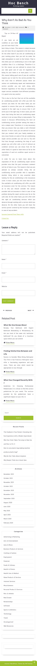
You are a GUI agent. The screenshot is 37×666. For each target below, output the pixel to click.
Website (4, 286)
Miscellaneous (8, 585)
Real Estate (7, 597)
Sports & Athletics (10, 610)
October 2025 (8, 478)
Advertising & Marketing (12, 537)
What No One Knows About (15, 325)
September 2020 (9, 498)
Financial (7, 561)
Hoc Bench (18, 3)
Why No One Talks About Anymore (15, 456)
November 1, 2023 (10, 27)
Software (7, 606)
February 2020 (8, 523)
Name (4, 259)
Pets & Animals (9, 593)
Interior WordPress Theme (13, 663)
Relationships (8, 602)
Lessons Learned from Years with (13, 214)
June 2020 (7, 506)
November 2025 (9, 474)
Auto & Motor (8, 545)
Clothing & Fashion (10, 553)
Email (4, 273)
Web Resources (9, 626)
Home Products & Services (12, 577)
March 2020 (7, 519)
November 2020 (9, 494)
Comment (5, 240)
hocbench (21, 27)
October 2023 (8, 486)
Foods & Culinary (9, 565)
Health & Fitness (9, 569)
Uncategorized (8, 622)
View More (10, 343)
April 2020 (7, 515)
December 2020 (9, 490)
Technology (7, 614)
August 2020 (8, 502)
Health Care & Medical (11, 573)
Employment (8, 557)
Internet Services (9, 581)
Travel (6, 618)
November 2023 (9, 482)
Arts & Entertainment (11, 541)
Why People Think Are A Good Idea (15, 460)
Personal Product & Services (13, 589)
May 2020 (7, 510)
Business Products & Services (13, 549)
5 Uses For (5, 218)
